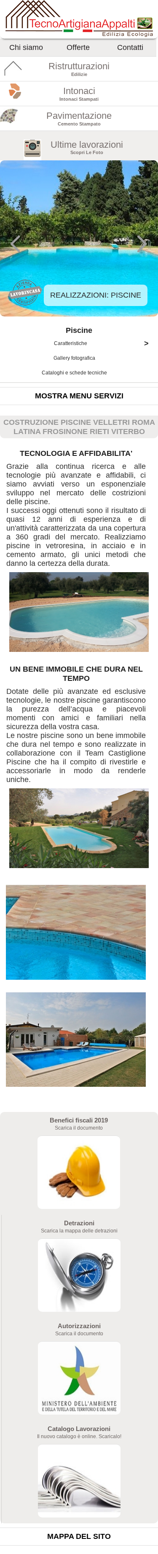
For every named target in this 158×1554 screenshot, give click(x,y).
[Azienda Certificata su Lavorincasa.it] (25, 304)
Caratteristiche (101, 343)
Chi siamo (26, 47)
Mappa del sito (79, 1536)
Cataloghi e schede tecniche (75, 373)
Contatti (130, 47)
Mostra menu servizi (79, 396)
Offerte (78, 47)
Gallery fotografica (75, 358)
